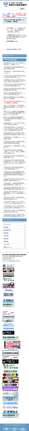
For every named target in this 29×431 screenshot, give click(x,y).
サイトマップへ (23, 429)
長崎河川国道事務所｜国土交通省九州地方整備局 (15, 4)
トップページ (6, 429)
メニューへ (14, 429)
